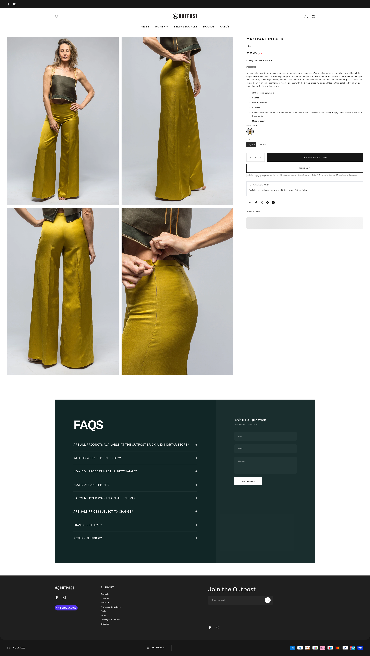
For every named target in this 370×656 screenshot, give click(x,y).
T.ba (248, 46)
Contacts (105, 594)
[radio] (250, 131)
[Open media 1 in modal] (63, 121)
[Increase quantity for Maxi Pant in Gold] (261, 157)
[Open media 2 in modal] (177, 121)
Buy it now (304, 168)
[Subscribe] (268, 600)
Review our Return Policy (295, 190)
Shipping (249, 61)
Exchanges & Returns (110, 619)
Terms (103, 615)
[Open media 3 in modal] (63, 291)
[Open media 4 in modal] (177, 291)
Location (105, 598)
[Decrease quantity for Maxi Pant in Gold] (250, 157)
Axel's (103, 611)
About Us (105, 602)
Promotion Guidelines (111, 607)
